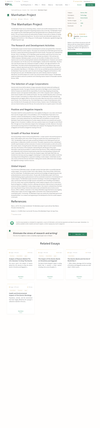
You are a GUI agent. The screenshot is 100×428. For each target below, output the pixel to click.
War (28, 10)
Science (82, 12)
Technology (83, 15)
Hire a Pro (78, 234)
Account (79, 5)
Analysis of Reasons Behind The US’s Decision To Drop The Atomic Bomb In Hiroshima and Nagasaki (20, 260)
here (92, 1)
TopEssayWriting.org (16, 10)
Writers (43, 5)
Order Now (90, 5)
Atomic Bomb (33, 10)
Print (32, 19)
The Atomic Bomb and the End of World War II (79, 260)
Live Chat (18, 1)
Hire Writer (79, 53)
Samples (24, 10)
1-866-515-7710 (10, 1)
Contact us (25, 1)
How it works (59, 5)
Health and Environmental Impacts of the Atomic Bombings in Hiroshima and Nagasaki (20, 294)
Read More (20, 276)
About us (50, 5)
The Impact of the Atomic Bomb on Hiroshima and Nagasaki (49, 260)
